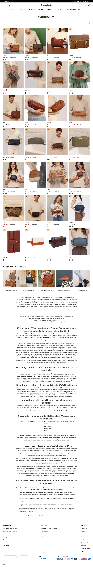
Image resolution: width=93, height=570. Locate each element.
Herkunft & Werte (85, 543)
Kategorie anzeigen (10, 290)
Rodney (71, 55)
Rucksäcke (22, 9)
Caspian (49, 122)
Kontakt (5, 540)
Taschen (12, 9)
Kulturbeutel (14, 13)
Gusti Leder (8, 564)
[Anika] (35, 74)
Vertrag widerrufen (7, 537)
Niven (26, 256)
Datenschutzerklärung (46, 540)
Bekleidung (40, 9)
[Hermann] (79, 208)
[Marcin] (79, 108)
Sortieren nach (7, 23)
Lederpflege (6, 543)
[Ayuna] (57, 208)
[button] (4, 5)
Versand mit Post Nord (8, 1)
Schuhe (49, 9)
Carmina (27, 222)
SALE (79, 9)
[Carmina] (35, 208)
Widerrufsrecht (44, 531)
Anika (26, 89)
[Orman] (57, 175)
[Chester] (13, 41)
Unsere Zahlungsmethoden (10, 531)
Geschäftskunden (85, 548)
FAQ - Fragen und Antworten (10, 528)
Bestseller (11, 288)
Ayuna (48, 222)
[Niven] (35, 241)
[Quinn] (35, 108)
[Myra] (57, 74)
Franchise (83, 540)
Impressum (43, 534)
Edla (26, 156)
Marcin (70, 122)
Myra (48, 89)
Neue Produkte (71, 9)
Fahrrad (31, 9)
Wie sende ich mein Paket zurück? (49, 528)
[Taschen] (28, 278)
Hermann (71, 222)
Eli (47, 55)
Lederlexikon (6, 545)
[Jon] (13, 241)
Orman (48, 189)
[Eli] (57, 41)
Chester (5, 55)
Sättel (64, 288)
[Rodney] (79, 41)
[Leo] (79, 74)
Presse (82, 551)
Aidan (4, 122)
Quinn (26, 122)
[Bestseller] (11, 278)
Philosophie (84, 528)
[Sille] (13, 208)
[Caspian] (57, 108)
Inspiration (83, 545)
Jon (4, 256)
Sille (4, 222)
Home (4, 13)
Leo (70, 89)
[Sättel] (64, 278)
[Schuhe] (81, 278)
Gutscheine (83, 531)
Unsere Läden (84, 534)
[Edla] (35, 141)
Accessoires (59, 9)
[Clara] (35, 175)
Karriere (83, 537)
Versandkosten (7, 534)
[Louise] (79, 141)
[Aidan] (13, 108)
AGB (42, 537)
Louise (70, 156)
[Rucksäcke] (46, 278)
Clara (26, 189)
